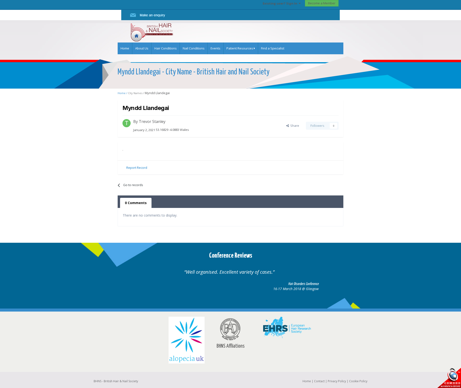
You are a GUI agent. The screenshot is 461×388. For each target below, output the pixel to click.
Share (294, 125)
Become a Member (321, 3)
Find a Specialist (272, 48)
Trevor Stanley (152, 121)
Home (125, 48)
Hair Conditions (165, 48)
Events (215, 48)
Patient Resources (240, 48)
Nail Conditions (194, 48)
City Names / (136, 93)
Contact (319, 381)
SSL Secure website (449, 378)
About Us (141, 48)
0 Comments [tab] (136, 202)
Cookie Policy (358, 381)
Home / (123, 93)
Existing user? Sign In (281, 3)
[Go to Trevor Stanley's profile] (126, 123)
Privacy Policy (337, 381)
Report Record (136, 167)
